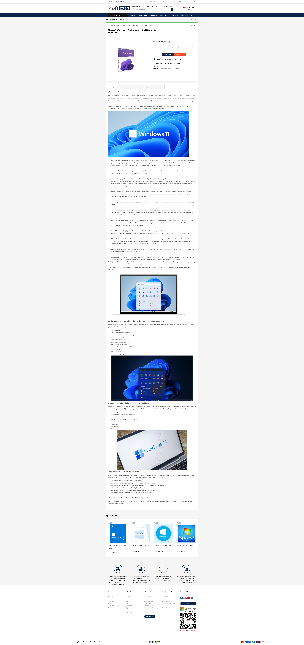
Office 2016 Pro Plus (167, 608)
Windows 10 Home (167, 601)
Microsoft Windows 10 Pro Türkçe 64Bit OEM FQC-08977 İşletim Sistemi (117, 547)
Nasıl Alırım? (147, 599)
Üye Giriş (128, 599)
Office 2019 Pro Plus (186, 15)
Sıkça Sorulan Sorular (113, 605)
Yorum (116, 35)
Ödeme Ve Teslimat (149, 605)
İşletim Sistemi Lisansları (118, 19)
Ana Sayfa (108, 19)
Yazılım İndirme (112, 599)
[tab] (113, 87)
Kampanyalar (153, 15)
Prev (191, 19)
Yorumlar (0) (134, 87)
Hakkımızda (111, 601)
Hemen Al (180, 54)
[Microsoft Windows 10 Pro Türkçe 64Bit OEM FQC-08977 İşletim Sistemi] (118, 533)
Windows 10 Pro (174, 15)
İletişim (110, 608)
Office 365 (165, 610)
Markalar (110, 603)
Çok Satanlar (163, 15)
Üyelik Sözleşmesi (148, 603)
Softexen (87, 642)
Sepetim (192, 25)
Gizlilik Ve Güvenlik (148, 601)
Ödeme (128, 610)
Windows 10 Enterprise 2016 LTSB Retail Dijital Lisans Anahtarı (140, 546)
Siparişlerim (129, 605)
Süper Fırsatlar (143, 15)
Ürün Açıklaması (113, 87)
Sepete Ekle (167, 54)
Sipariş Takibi (129, 612)
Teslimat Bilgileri (145, 87)
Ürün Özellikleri (124, 87)
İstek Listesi (129, 603)
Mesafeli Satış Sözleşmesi (150, 608)
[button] (152, 1)
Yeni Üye (128, 601)
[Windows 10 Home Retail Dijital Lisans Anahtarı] (163, 533)
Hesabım (128, 596)
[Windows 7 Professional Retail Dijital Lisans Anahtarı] (186, 533)
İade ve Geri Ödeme (157, 87)
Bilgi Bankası (147, 596)
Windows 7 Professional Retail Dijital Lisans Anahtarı (185, 546)
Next (195, 19)
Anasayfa (133, 15)
